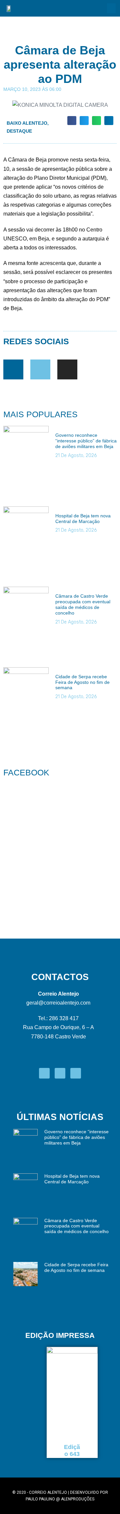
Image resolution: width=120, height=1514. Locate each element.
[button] (111, 8)
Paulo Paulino (40, 1499)
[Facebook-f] (13, 369)
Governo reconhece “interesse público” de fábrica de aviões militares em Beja (86, 440)
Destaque (19, 131)
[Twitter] (40, 369)
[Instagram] (67, 369)
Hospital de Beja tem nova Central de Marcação (83, 518)
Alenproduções (77, 1499)
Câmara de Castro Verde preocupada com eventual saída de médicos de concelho (82, 604)
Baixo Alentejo (27, 123)
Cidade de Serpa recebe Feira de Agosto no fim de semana (82, 682)
